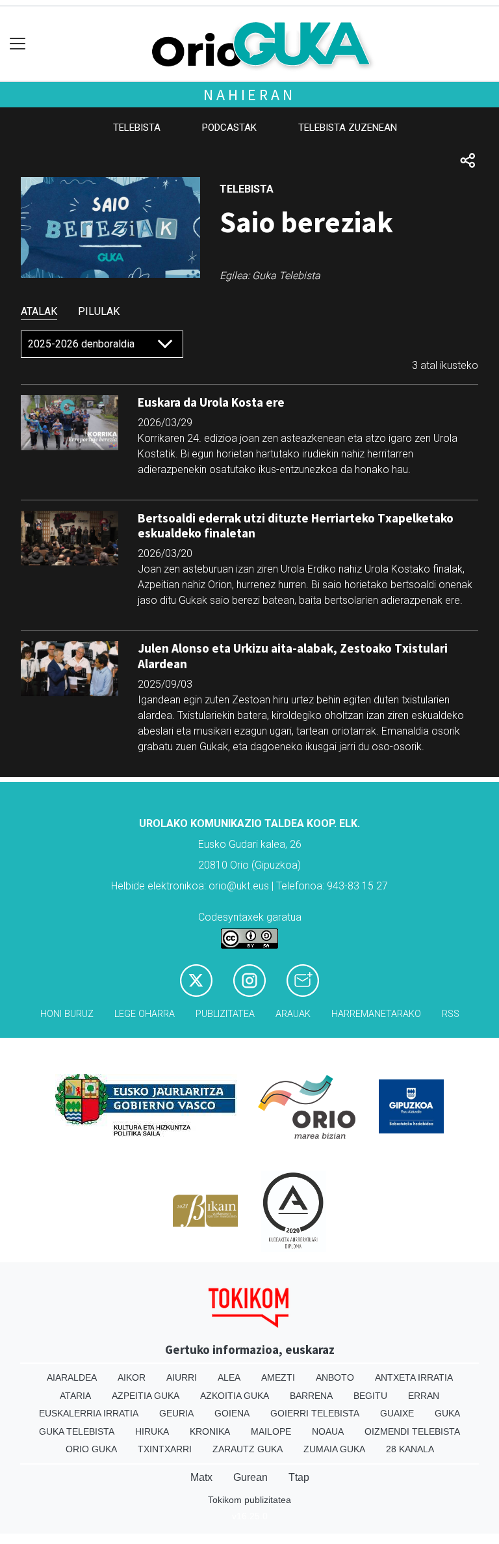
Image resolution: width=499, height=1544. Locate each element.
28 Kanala (410, 1449)
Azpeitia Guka (145, 1395)
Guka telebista (76, 1431)
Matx (201, 1477)
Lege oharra (144, 1014)
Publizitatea (225, 1014)
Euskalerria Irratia (88, 1413)
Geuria (176, 1413)
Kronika (210, 1431)
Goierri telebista (314, 1413)
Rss (450, 1014)
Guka (447, 1413)
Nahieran (249, 95)
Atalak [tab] (39, 311)
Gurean (250, 1477)
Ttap (298, 1477)
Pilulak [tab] (99, 311)
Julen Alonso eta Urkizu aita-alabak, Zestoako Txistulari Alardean (293, 655)
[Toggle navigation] (18, 44)
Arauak (293, 1014)
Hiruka (152, 1431)
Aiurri (181, 1377)
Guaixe (397, 1413)
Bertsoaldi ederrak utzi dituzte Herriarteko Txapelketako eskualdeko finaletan (296, 525)
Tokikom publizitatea (249, 1500)
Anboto (335, 1377)
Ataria (75, 1395)
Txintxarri (165, 1449)
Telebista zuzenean (347, 127)
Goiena (232, 1413)
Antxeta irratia (414, 1377)
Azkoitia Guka (234, 1395)
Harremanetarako (376, 1014)
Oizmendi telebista (412, 1431)
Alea (229, 1377)
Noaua (328, 1431)
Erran (423, 1395)
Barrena (311, 1395)
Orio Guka (91, 1449)
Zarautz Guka (247, 1449)
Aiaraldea (72, 1377)
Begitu (370, 1395)
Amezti (278, 1377)
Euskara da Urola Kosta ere (211, 402)
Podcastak (229, 127)
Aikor (132, 1377)
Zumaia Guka (334, 1449)
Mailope (271, 1431)
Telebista (136, 127)
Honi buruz (67, 1014)
